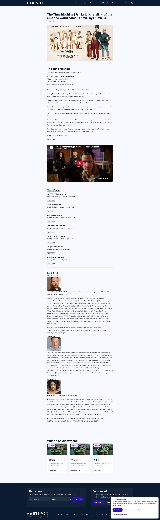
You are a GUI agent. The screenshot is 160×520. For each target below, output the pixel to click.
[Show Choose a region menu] (88, 3)
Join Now (98, 502)
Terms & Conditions (88, 515)
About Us (61, 515)
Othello (52, 460)
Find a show (94, 3)
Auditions (125, 3)
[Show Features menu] (120, 3)
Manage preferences (121, 514)
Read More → (53, 470)
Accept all (117, 510)
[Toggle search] (131, 2)
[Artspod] (37, 513)
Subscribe (78, 499)
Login (109, 502)
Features (115, 3)
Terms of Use (100, 515)
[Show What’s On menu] (110, 3)
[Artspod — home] (36, 3)
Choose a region (81, 3)
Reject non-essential (132, 510)
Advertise (69, 515)
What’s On (105, 3)
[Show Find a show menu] (100, 3)
